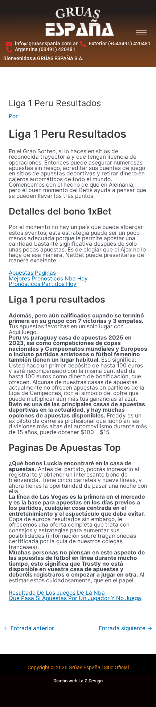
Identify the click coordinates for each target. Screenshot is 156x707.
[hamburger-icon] (141, 32)
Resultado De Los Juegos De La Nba (57, 592)
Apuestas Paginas (32, 272)
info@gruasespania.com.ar (46, 43)
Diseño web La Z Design (78, 680)
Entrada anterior (29, 628)
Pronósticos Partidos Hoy (43, 283)
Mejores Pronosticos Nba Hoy (48, 278)
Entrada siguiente (125, 628)
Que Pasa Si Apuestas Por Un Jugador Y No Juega (75, 598)
